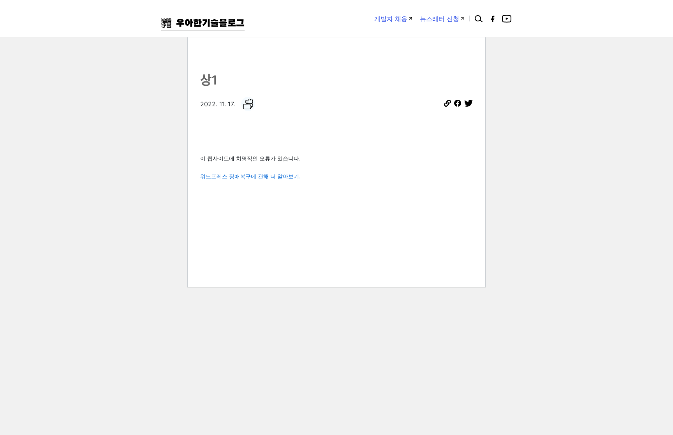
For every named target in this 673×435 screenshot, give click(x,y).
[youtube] (507, 19)
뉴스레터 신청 (439, 18)
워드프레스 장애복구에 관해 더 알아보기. (250, 176)
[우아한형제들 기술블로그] (203, 23)
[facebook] (493, 19)
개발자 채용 (390, 18)
